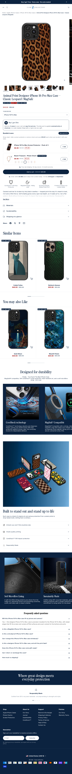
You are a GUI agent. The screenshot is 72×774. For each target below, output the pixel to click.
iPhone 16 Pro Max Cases (27, 12)
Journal (25, 715)
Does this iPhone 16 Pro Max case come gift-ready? (19, 648)
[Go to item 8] (49, 88)
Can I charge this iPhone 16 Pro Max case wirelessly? (20, 638)
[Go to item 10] (61, 88)
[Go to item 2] (12, 88)
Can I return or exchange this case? (14, 653)
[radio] (15, 162)
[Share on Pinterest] (19, 223)
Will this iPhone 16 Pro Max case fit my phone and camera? (22, 618)
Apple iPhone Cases (13, 12)
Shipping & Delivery (44, 715)
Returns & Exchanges (45, 712)
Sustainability (27, 717)
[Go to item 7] (43, 88)
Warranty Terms (64, 715)
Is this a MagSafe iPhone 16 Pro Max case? (16, 629)
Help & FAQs (42, 722)
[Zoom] (64, 80)
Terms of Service (43, 720)
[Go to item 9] (55, 88)
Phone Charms (7, 715)
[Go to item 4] (24, 88)
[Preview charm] (11, 156)
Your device (7, 111)
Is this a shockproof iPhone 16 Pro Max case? (17, 634)
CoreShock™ (27, 720)
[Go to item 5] (30, 88)
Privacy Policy (42, 717)
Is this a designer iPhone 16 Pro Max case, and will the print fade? (24, 643)
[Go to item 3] (18, 88)
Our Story (26, 712)
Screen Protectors (9, 717)
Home (4, 12)
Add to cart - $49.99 (36, 172)
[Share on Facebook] (10, 223)
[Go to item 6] (36, 88)
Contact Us (41, 725)
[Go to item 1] (5, 88)
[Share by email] (24, 223)
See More (6, 199)
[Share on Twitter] (15, 223)
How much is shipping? (10, 657)
